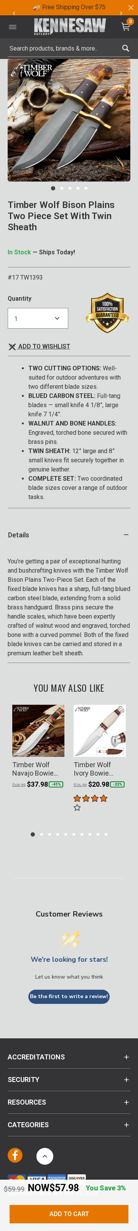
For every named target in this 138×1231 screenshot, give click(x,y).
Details (18, 535)
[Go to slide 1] (53, 188)
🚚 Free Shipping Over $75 (69, 7)
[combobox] (69, 48)
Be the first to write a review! (69, 996)
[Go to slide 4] (78, 188)
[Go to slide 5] (86, 188)
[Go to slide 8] (90, 834)
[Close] (130, 7)
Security (23, 1079)
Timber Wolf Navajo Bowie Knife (33, 769)
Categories (28, 1125)
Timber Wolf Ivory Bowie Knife (92, 769)
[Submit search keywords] (125, 46)
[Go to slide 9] (98, 834)
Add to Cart (69, 1214)
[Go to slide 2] (62, 188)
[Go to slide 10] (106, 834)
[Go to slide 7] (81, 834)
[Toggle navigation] (13, 26)
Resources (27, 1102)
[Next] (121, 13)
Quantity (19, 298)
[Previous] (14, 13)
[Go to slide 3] (70, 188)
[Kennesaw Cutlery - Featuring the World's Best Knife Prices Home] (70, 27)
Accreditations (36, 1057)
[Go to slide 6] (73, 834)
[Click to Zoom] (69, 120)
